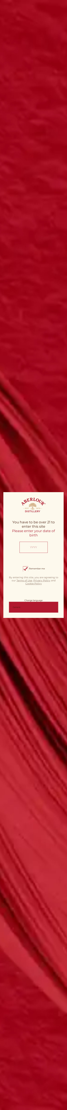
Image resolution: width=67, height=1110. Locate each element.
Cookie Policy (33, 583)
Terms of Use (24, 580)
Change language (33, 600)
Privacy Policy (41, 580)
